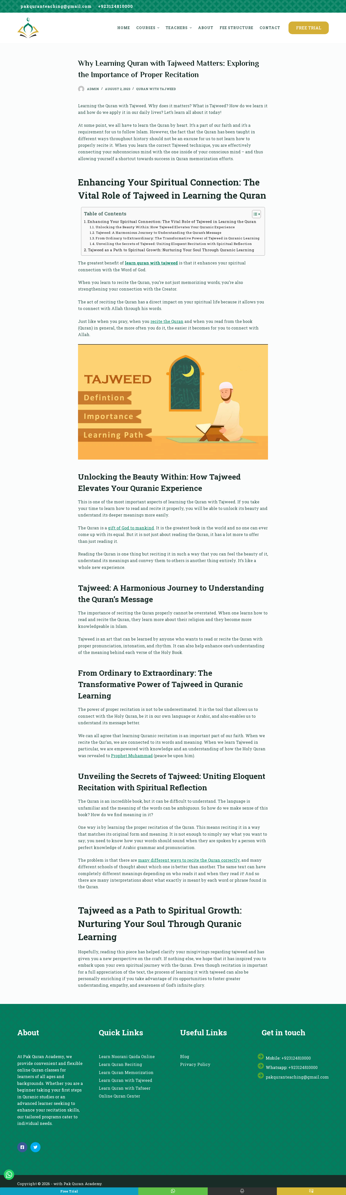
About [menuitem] (205, 27)
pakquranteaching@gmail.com (297, 1077)
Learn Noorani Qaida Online (127, 1056)
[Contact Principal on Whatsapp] (172, 1191)
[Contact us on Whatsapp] (9, 1174)
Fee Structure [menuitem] (236, 27)
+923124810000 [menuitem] (115, 6)
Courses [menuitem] (146, 27)
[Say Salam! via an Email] (311, 1191)
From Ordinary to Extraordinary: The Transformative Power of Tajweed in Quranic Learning (177, 238)
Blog (184, 1056)
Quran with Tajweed (156, 89)
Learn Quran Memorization (126, 1072)
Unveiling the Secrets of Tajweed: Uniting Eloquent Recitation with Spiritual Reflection (174, 243)
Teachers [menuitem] (177, 27)
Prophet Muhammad (132, 755)
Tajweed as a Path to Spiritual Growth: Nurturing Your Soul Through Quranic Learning (171, 250)
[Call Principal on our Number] (242, 1191)
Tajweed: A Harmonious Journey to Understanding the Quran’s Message (158, 232)
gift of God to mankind (131, 527)
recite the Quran (166, 321)
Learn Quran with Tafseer (124, 1088)
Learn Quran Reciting (120, 1064)
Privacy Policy (195, 1064)
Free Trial (69, 1191)
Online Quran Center (119, 1096)
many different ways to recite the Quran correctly (189, 860)
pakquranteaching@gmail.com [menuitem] (56, 6)
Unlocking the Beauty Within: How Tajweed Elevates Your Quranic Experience (165, 227)
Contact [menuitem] (270, 27)
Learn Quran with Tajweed (125, 1080)
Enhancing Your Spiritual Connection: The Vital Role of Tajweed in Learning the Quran (171, 221)
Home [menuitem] (123, 27)
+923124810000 (296, 1058)
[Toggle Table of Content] (254, 214)
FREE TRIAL (308, 27)
